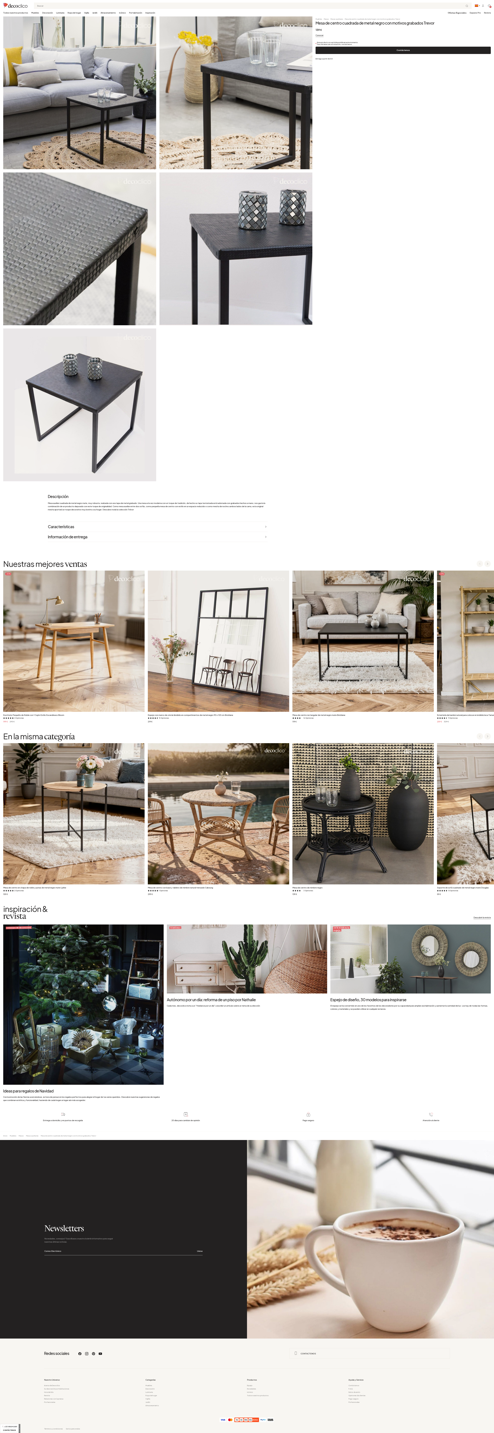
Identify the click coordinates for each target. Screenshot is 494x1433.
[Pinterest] (93, 1355)
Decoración (47, 12)
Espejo (249, 1385)
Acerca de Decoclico (52, 1385)
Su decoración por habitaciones (56, 1389)
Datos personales (73, 1429)
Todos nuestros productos (15, 12)
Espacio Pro (475, 12)
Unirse (200, 1251)
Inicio (5, 1136)
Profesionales (49, 1402)
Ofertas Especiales (457, 13)
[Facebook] (80, 1355)
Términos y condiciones (53, 1429)
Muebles (35, 12)
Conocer (320, 35)
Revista (487, 12)
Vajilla (86, 12)
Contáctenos (403, 50)
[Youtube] (100, 1355)
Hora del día (48, 1392)
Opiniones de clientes (357, 1396)
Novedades (251, 1389)
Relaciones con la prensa (53, 1399)
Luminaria (60, 12)
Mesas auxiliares (336, 19)
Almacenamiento (108, 12)
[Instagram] (87, 1355)
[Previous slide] (480, 564)
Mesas (326, 19)
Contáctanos (354, 1385)
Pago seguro (354, 1399)
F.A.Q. (351, 1389)
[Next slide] (487, 564)
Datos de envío (354, 1392)
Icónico (122, 12)
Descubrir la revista (482, 917)
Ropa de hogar (74, 12)
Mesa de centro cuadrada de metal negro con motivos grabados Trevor (372, 19)
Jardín (94, 12)
